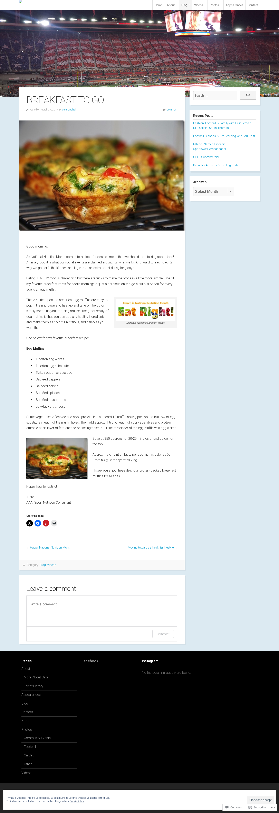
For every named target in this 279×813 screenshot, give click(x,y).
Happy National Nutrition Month (50, 547)
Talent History (33, 686)
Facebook (90, 661)
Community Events (37, 738)
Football (30, 747)
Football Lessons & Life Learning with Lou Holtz (224, 136)
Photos (214, 5)
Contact (253, 5)
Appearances (234, 5)
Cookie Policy (77, 801)
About (171, 5)
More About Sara (36, 677)
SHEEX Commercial (206, 157)
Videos (198, 5)
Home (158, 5)
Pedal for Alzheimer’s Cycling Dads (215, 165)
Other (28, 764)
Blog (184, 5)
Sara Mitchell (43, 1)
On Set (28, 755)
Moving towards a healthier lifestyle (151, 547)
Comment (172, 109)
